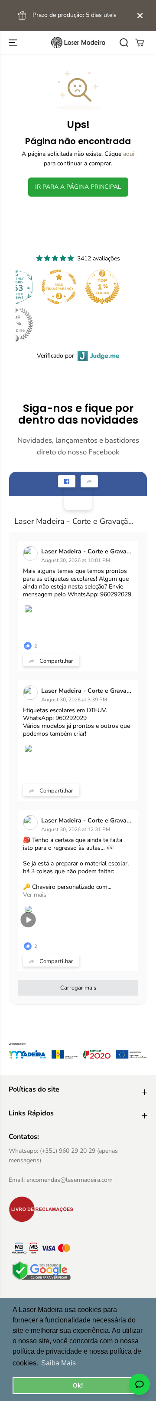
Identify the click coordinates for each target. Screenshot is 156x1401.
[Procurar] (124, 42)
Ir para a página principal (78, 187)
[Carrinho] (139, 42)
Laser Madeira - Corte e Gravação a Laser (74, 521)
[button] (14, 42)
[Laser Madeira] (78, 42)
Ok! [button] (78, 1385)
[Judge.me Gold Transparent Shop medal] (59, 287)
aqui (128, 154)
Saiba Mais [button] (58, 1363)
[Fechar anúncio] (140, 15)
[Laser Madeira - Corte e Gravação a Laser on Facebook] (78, 496)
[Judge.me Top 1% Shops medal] (102, 287)
